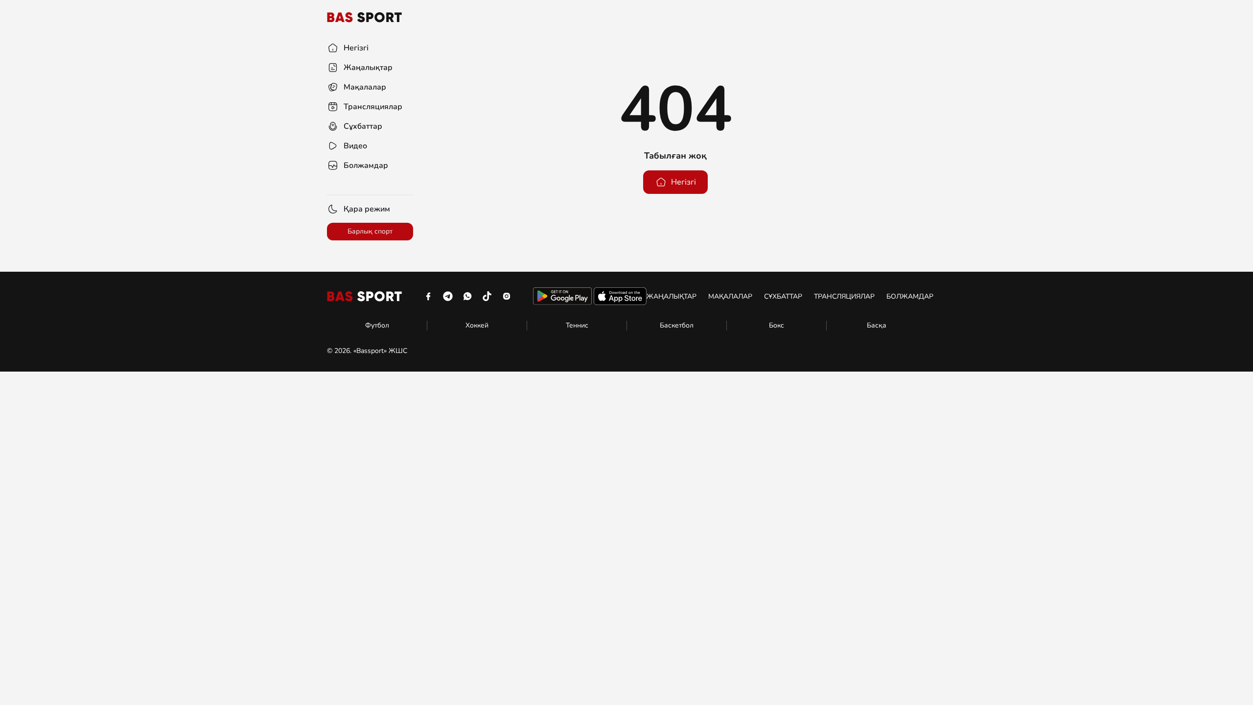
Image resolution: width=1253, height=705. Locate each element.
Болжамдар (909, 296)
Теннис (577, 325)
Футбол (377, 325)
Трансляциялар (844, 296)
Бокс (776, 325)
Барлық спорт (370, 231)
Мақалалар (730, 296)
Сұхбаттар (783, 296)
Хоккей (476, 325)
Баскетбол (677, 325)
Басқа (876, 325)
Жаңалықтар (671, 296)
